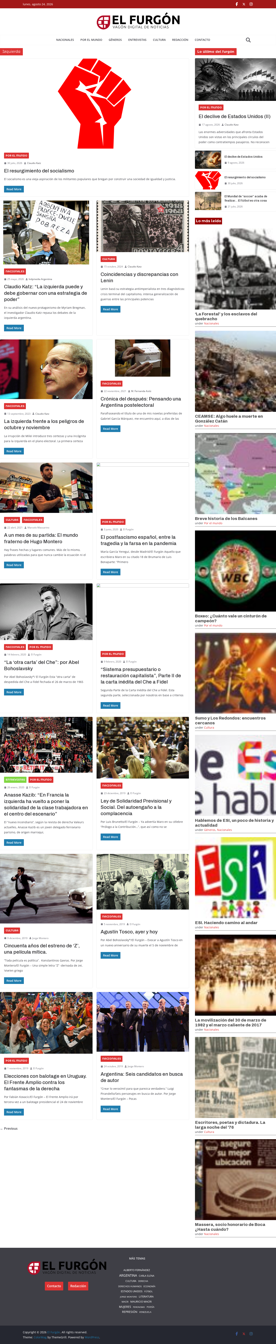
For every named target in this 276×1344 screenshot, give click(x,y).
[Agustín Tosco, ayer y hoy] (143, 882)
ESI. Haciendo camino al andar (226, 922)
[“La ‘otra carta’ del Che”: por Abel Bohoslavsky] (46, 611)
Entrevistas (137, 40)
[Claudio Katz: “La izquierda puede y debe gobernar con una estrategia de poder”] (46, 232)
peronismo (139, 1307)
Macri (125, 1301)
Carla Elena (146, 1275)
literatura (146, 1296)
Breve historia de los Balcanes (226, 518)
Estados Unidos (131, 1291)
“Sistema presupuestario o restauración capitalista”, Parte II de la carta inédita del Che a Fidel (141, 676)
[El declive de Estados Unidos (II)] (235, 79)
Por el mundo (91, 40)
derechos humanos (130, 1286)
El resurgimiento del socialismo (39, 170)
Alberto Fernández (136, 1270)
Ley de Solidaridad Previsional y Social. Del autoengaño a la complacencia (136, 807)
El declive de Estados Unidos (243, 156)
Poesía (150, 1306)
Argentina (128, 1275)
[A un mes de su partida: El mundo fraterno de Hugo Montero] (46, 488)
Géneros (115, 40)
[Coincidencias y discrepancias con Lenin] (143, 226)
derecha (143, 1281)
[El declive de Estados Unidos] (208, 160)
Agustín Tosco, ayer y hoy (129, 931)
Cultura (159, 40)
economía (149, 1286)
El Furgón (128, 529)
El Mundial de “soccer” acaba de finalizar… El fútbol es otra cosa (245, 198)
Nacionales (65, 40)
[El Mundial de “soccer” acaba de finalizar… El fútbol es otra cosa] (208, 201)
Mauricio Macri (141, 1301)
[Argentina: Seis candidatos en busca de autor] (143, 1022)
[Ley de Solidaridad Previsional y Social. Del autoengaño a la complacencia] (143, 748)
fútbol (148, 1291)
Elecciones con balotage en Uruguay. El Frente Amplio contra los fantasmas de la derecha (45, 1082)
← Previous (9, 1128)
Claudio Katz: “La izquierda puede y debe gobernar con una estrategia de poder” (45, 293)
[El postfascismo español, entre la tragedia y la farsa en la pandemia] (143, 489)
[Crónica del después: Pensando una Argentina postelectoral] (143, 358)
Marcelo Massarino (38, 527)
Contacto (202, 40)
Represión (129, 1312)
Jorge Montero (40, 938)
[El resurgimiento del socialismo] (94, 104)
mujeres (125, 1307)
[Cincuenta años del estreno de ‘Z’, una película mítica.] (46, 888)
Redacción (180, 40)
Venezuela (145, 1312)
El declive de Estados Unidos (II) (235, 116)
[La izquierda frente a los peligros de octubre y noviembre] (46, 369)
